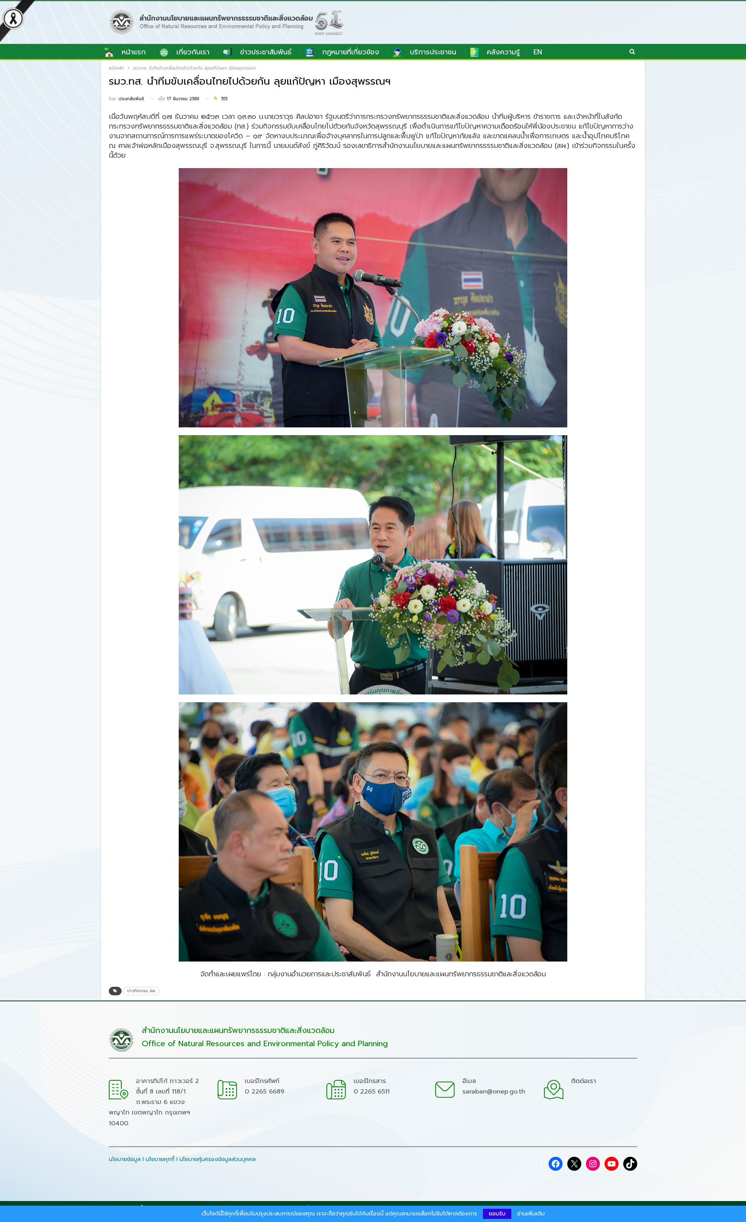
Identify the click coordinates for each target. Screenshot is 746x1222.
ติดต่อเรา (583, 1081)
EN (537, 52)
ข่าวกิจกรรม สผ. (141, 991)
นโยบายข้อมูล (125, 1159)
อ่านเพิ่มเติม (531, 1214)
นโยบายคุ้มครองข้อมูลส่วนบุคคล (218, 1159)
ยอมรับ (497, 1214)
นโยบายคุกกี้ (160, 1159)
